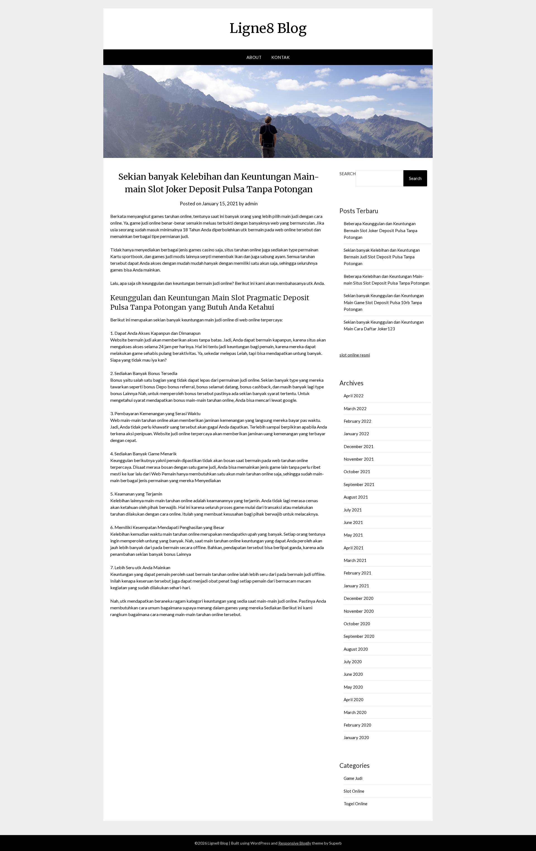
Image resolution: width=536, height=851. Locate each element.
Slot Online (354, 791)
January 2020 (356, 737)
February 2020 (357, 724)
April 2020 (353, 699)
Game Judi (353, 778)
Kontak (280, 57)
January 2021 (356, 585)
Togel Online (355, 803)
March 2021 (355, 560)
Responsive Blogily (294, 843)
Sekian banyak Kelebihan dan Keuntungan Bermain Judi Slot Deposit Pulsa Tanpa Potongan (382, 256)
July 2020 (353, 661)
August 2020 (356, 649)
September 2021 (359, 484)
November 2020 (359, 611)
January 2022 (356, 433)
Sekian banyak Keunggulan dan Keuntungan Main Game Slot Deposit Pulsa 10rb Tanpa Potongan (384, 302)
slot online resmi (354, 354)
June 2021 (353, 522)
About (254, 57)
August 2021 (356, 496)
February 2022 (357, 421)
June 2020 (353, 674)
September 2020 (359, 636)
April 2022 (353, 395)
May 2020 (353, 686)
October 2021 (357, 471)
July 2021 (353, 509)
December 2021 (359, 446)
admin (251, 203)
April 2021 (353, 547)
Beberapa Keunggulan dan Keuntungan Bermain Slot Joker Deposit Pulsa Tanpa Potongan (380, 230)
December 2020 (359, 598)
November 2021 (359, 458)
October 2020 (357, 623)
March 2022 (355, 408)
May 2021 (353, 534)
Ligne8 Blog (268, 28)
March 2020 (355, 712)
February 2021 (357, 572)
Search (347, 173)
